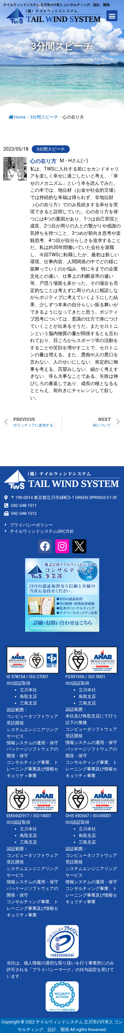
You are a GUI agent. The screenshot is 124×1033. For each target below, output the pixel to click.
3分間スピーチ (44, 117)
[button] (111, 15)
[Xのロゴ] (79, 546)
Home (19, 117)
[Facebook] (45, 546)
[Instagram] (62, 546)
